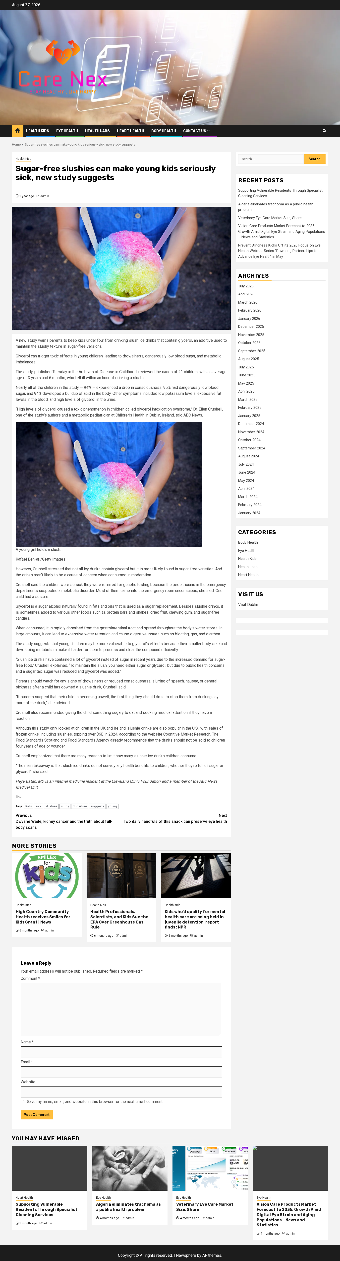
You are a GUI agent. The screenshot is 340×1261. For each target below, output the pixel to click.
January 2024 (249, 513)
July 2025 (246, 367)
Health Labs (97, 131)
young (112, 806)
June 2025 (246, 375)
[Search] (324, 131)
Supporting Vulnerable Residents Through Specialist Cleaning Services (46, 1209)
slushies (51, 806)
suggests (97, 806)
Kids (28, 806)
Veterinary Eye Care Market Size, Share (270, 218)
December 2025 (251, 327)
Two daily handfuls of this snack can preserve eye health (175, 818)
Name (27, 1042)
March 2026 (247, 302)
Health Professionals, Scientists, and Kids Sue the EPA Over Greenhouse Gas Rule (119, 919)
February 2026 (249, 310)
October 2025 (249, 343)
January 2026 (249, 318)
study (65, 806)
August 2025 (248, 359)
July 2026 (246, 286)
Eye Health (67, 131)
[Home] (17, 131)
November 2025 (251, 335)
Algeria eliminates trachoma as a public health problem (128, 1207)
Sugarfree (80, 806)
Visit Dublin (248, 604)
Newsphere (186, 1255)
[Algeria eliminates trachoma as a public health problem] (130, 1168)
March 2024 (247, 497)
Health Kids (37, 131)
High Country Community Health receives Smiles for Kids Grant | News (43, 917)
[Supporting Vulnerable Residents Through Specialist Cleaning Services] (49, 1168)
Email (27, 1062)
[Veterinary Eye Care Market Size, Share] (210, 1168)
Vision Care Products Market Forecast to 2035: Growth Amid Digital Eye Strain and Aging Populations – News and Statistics (281, 232)
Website (28, 1082)
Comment (30, 978)
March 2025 (247, 399)
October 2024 (249, 440)
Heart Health (130, 131)
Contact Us (194, 131)
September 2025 (251, 351)
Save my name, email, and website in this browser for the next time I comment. (95, 1101)
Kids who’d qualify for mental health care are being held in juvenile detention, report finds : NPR (195, 919)
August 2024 (248, 456)
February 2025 (249, 408)
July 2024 (246, 464)
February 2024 (249, 505)
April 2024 (246, 489)
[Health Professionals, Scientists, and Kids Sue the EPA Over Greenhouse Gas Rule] (121, 875)
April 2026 (246, 294)
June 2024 (246, 472)
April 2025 (246, 391)
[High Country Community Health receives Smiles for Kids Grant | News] (47, 875)
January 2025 (249, 416)
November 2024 (251, 432)
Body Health (163, 131)
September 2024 (251, 448)
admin (44, 196)
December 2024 (251, 424)
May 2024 (246, 480)
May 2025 (246, 383)
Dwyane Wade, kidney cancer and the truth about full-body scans (64, 821)
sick (39, 806)
